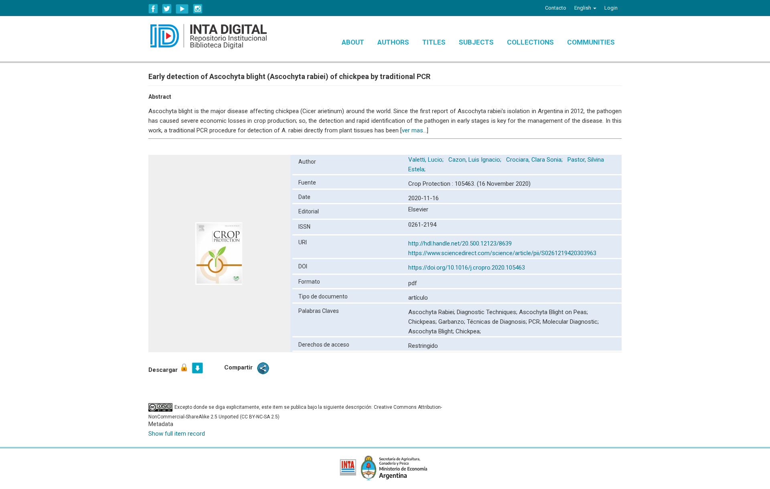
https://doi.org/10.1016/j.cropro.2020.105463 (466, 267)
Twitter (167, 9)
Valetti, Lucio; (426, 159)
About (353, 42)
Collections (530, 42)
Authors (393, 42)
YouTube (182, 9)
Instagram (198, 9)
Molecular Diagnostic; (571, 321)
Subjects (476, 42)
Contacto (555, 8)
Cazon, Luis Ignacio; (475, 159)
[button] (585, 8)
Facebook (153, 9)
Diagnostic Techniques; (488, 312)
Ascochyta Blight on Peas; (553, 312)
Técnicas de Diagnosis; (498, 321)
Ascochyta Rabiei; (432, 312)
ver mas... (414, 130)
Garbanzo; (452, 321)
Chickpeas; (423, 321)
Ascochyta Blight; (432, 331)
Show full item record (176, 433)
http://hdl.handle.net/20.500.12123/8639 (460, 243)
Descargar (163, 369)
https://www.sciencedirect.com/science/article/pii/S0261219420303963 (502, 253)
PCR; (536, 321)
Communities (591, 42)
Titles (434, 42)
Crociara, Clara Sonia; (535, 159)
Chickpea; (468, 331)
